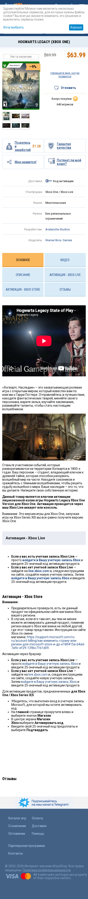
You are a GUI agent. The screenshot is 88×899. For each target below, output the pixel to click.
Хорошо (76, 27)
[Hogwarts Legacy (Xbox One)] (20, 85)
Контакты (15, 853)
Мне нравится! (26, 162)
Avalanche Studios (57, 229)
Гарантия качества (64, 145)
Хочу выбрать (13, 27)
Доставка (39, 826)
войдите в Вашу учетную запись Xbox (51, 560)
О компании (17, 826)
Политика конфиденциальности (47, 870)
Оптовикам (16, 833)
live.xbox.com (38, 571)
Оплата (37, 818)
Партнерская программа (26, 846)
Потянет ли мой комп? (69, 162)
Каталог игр (17, 818)
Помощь (38, 833)
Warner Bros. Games (58, 240)
